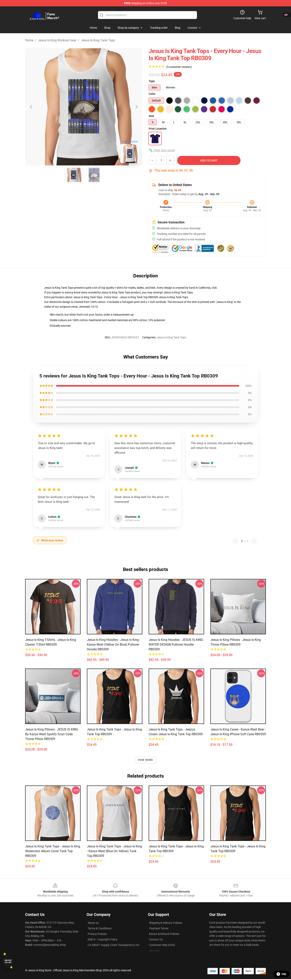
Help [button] (283, 974)
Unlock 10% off (8, 961)
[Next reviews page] (254, 541)
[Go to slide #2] (94, 175)
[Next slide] (136, 107)
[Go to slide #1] (73, 175)
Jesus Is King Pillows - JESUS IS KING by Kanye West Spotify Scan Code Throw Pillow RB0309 (51, 734)
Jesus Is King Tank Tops (98, 40)
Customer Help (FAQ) (162, 945)
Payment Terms (158, 928)
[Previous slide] (31, 107)
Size (151, 116)
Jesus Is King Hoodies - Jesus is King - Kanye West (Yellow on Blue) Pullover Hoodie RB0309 (113, 644)
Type (152, 81)
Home (29, 40)
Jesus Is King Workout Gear (57, 40)
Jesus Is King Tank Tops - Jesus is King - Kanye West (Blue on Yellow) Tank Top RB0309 (114, 851)
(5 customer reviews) (179, 66)
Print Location (157, 128)
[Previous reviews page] (235, 541)
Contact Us (156, 939)
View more (145, 760)
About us (93, 922)
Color (152, 93)
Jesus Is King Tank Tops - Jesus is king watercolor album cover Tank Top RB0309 (52, 851)
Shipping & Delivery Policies (165, 922)
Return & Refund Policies (164, 933)
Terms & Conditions (99, 928)
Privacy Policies (97, 933)
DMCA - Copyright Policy (102, 939)
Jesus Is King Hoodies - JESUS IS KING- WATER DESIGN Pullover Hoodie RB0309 (176, 644)
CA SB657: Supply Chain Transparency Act (113, 945)
